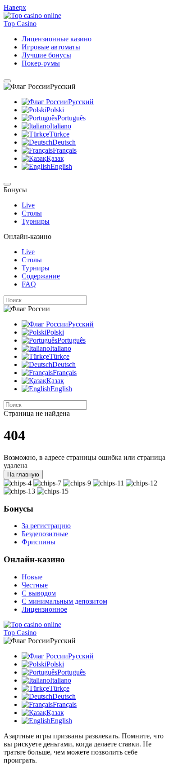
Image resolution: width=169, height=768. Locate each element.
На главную (23, 474)
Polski (55, 110)
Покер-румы (41, 63)
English (61, 166)
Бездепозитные (45, 534)
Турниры (36, 221)
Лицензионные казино (56, 39)
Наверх (15, 7)
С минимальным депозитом (64, 601)
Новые (32, 577)
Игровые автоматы (51, 47)
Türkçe (59, 134)
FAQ (29, 284)
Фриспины (38, 542)
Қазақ (55, 158)
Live (28, 205)
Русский (81, 102)
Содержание (41, 276)
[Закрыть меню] (7, 184)
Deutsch (64, 142)
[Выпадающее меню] (7, 80)
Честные (35, 585)
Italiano (60, 126)
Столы (32, 213)
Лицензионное (44, 609)
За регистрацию (46, 526)
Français (65, 150)
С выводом (39, 593)
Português (71, 118)
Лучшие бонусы (46, 55)
